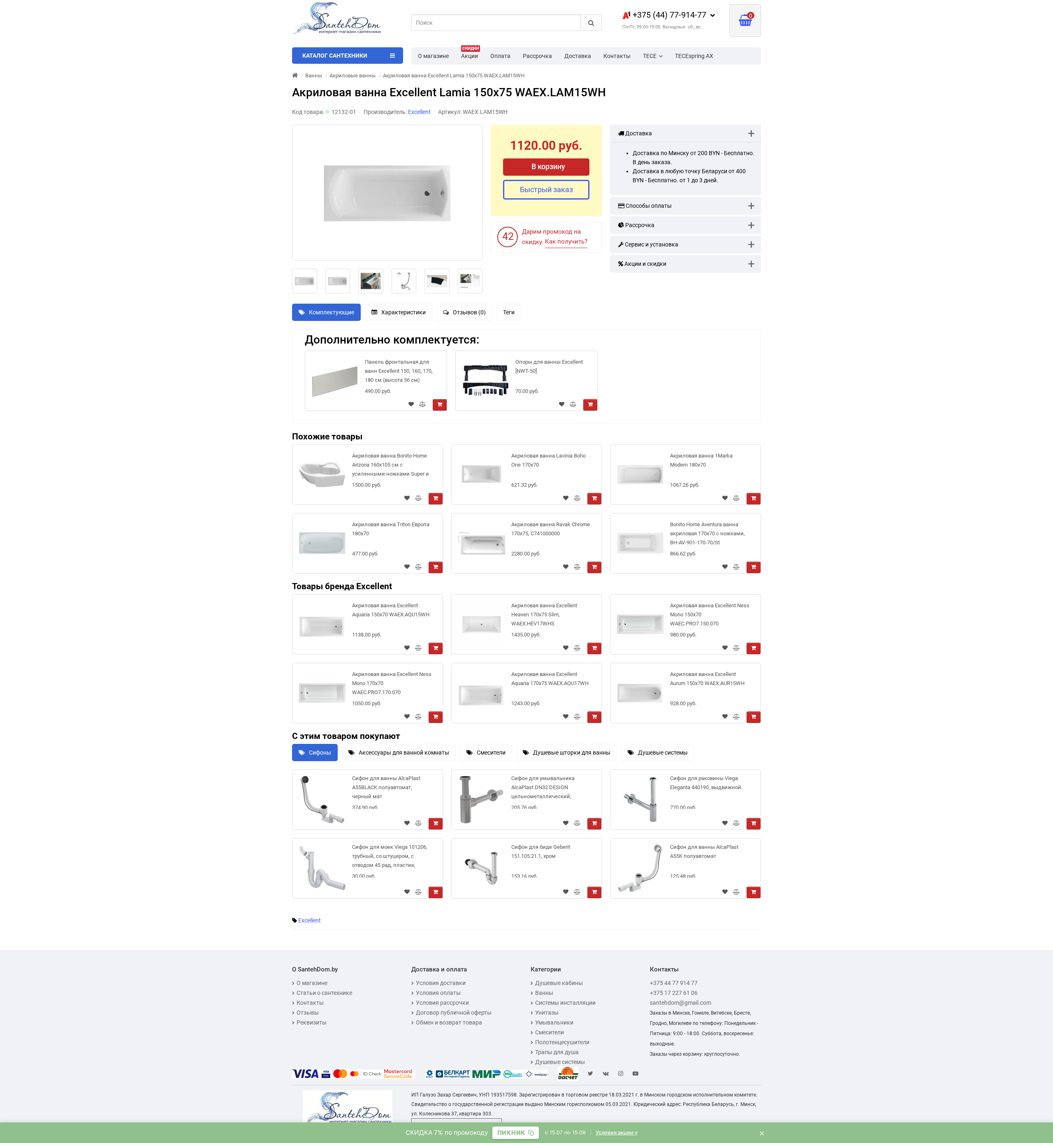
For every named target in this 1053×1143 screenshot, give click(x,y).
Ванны (544, 993)
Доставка (577, 56)
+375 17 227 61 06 (674, 993)
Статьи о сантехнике (324, 993)
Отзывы (308, 1012)
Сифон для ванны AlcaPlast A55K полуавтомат (704, 851)
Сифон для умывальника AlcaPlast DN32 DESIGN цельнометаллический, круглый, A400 (543, 789)
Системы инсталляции (565, 1002)
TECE (649, 56)
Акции (470, 53)
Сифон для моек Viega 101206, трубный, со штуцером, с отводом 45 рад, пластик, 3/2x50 (389, 857)
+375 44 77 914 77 (674, 983)
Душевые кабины (559, 983)
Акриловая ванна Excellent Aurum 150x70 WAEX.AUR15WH (707, 678)
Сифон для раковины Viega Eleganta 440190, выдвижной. (706, 782)
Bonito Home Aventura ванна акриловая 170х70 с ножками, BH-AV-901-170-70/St (707, 533)
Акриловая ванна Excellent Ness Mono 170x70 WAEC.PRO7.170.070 (391, 683)
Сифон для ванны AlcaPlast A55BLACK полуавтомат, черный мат (386, 787)
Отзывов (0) (469, 312)
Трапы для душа (557, 1052)
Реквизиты (312, 1022)
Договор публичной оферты (454, 1012)
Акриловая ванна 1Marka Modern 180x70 (701, 460)
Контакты (617, 56)
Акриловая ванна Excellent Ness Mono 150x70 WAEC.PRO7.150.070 (709, 614)
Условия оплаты (438, 993)
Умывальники (554, 1022)
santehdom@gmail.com (680, 1002)
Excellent (309, 920)
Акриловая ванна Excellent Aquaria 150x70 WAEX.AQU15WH (390, 610)
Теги (509, 312)
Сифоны (320, 752)
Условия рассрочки (442, 1002)
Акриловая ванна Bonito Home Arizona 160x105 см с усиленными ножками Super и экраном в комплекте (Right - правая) (390, 466)
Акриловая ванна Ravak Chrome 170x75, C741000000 (550, 529)
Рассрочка (537, 56)
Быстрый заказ (546, 189)
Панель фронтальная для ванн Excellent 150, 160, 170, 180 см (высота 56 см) (399, 371)
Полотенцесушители (562, 1042)
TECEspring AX (694, 56)
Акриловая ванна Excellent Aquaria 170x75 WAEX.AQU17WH (550, 678)
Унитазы (547, 1012)
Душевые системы (663, 752)
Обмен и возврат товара (449, 1022)
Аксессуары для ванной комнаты (404, 752)
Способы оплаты (648, 205)
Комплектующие (331, 312)
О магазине (433, 56)
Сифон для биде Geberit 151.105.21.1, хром (540, 851)
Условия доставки (441, 983)
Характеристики (403, 312)
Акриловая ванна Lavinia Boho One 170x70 (548, 460)
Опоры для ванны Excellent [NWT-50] (549, 366)
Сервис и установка (651, 244)
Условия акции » (617, 1132)
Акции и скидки (644, 263)
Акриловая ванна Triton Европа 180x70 (390, 529)
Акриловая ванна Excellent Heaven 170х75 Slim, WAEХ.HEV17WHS (544, 614)
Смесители (491, 752)
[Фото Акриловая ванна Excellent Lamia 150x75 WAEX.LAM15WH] (387, 192)
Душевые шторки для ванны (571, 752)
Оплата (500, 56)
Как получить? (566, 241)
